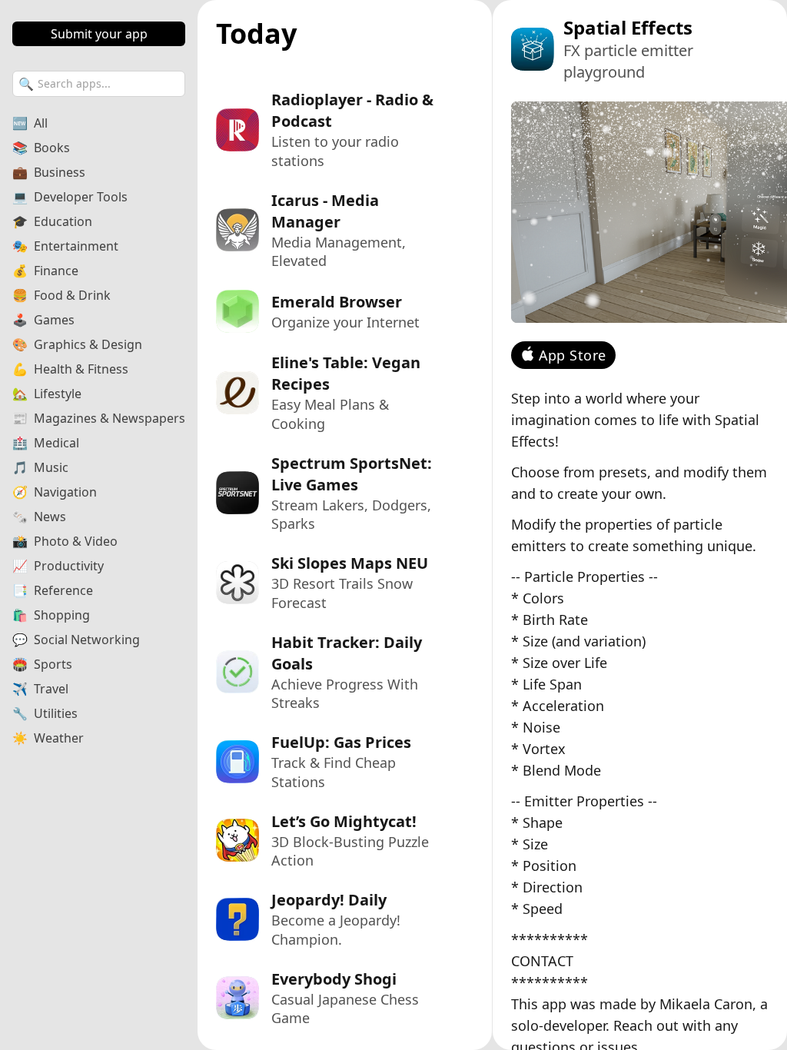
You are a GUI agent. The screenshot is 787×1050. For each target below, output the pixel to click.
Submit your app (99, 33)
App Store (572, 355)
